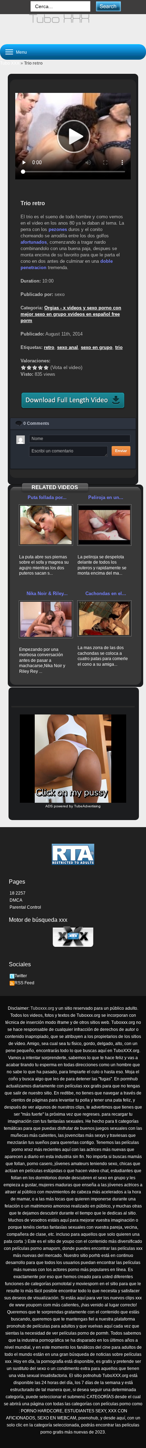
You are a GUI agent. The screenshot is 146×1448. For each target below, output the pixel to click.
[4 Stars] (40, 367)
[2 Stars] (29, 367)
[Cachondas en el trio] (104, 618)
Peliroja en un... (105, 497)
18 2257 (18, 893)
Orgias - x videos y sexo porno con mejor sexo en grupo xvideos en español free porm (71, 314)
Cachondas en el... (105, 593)
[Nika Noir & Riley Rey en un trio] (46, 619)
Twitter (21, 975)
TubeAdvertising (87, 806)
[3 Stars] (35, 367)
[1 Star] (23, 367)
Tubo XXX (9, 63)
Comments (36, 423)
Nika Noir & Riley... (47, 593)
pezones (58, 229)
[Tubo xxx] (73, 26)
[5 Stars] (46, 367)
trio (119, 347)
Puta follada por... (47, 497)
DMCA (16, 900)
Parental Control (25, 907)
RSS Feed (24, 982)
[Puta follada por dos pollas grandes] (46, 525)
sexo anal (67, 347)
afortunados (34, 242)
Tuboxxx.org (42, 1008)
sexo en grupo (96, 347)
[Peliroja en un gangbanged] (104, 525)
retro (49, 347)
